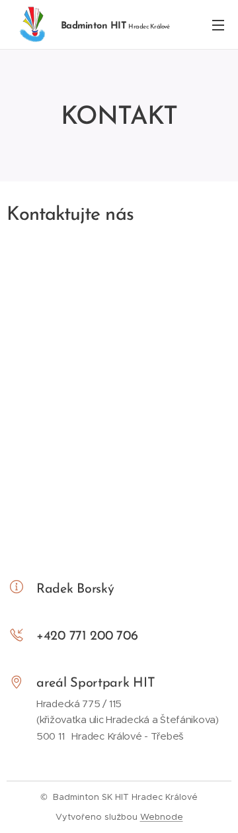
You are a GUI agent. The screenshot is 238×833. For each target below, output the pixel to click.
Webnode (161, 816)
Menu (218, 24)
